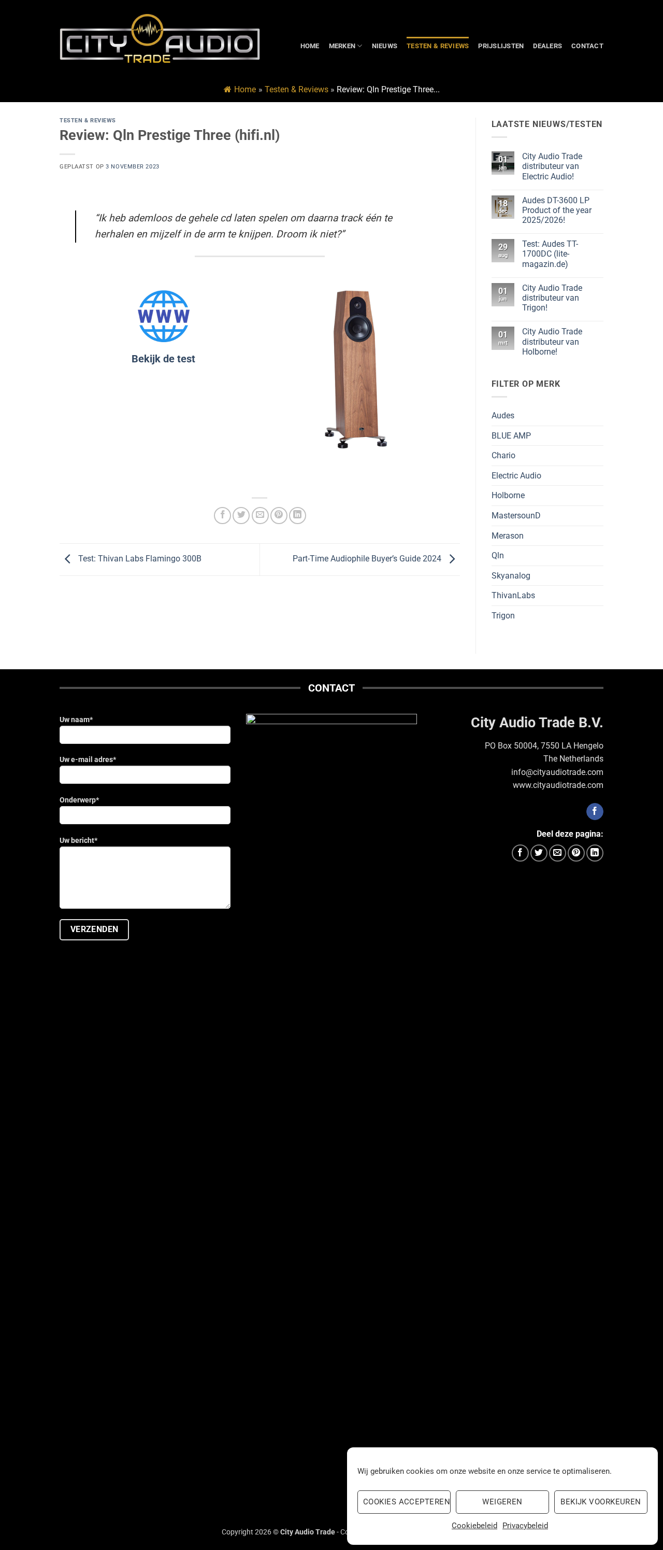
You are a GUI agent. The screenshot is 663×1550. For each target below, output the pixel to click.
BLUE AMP (511, 436)
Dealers (547, 46)
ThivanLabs (513, 595)
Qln (498, 555)
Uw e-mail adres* (88, 759)
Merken (342, 46)
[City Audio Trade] (160, 38)
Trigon (503, 616)
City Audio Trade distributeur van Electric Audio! (552, 166)
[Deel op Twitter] (241, 515)
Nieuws (385, 46)
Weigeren (502, 1501)
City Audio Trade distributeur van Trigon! (552, 298)
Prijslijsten (501, 46)
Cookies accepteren (406, 1501)
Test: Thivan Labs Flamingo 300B (138, 559)
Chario (503, 455)
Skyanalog (511, 576)
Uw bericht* (78, 840)
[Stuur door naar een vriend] (260, 515)
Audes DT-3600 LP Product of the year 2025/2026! (557, 210)
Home (310, 46)
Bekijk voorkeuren (600, 1501)
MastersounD (516, 515)
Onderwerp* (79, 800)
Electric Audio (516, 476)
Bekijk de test (163, 359)
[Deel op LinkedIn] (297, 515)
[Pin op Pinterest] (278, 515)
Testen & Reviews (438, 46)
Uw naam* (76, 719)
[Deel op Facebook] (222, 515)
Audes (503, 415)
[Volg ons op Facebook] (594, 812)
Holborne (508, 495)
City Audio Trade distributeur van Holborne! (552, 341)
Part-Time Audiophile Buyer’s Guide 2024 (368, 559)
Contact (587, 46)
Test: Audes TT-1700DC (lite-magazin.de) (550, 254)
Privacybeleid (525, 1525)
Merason (508, 536)
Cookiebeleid (474, 1525)
